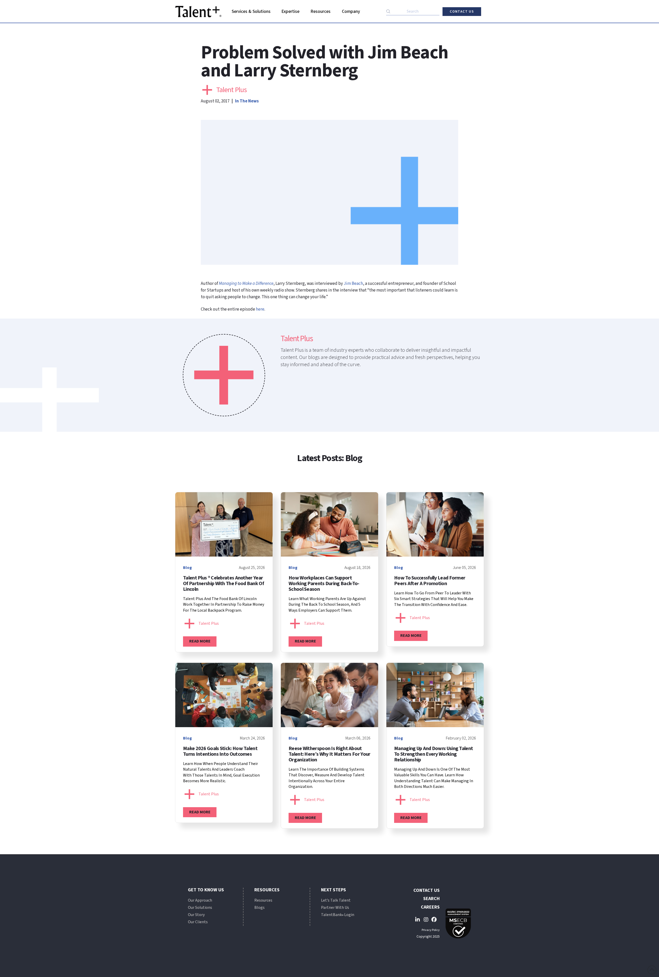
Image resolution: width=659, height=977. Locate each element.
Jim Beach (353, 283)
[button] (251, 11)
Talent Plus (231, 90)
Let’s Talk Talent (336, 900)
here (260, 309)
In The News (247, 101)
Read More (200, 641)
